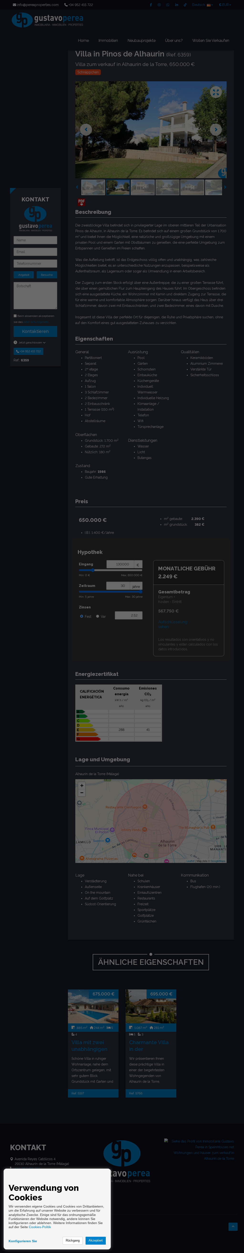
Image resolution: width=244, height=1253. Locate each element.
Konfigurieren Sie (23, 1241)
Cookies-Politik (40, 1227)
